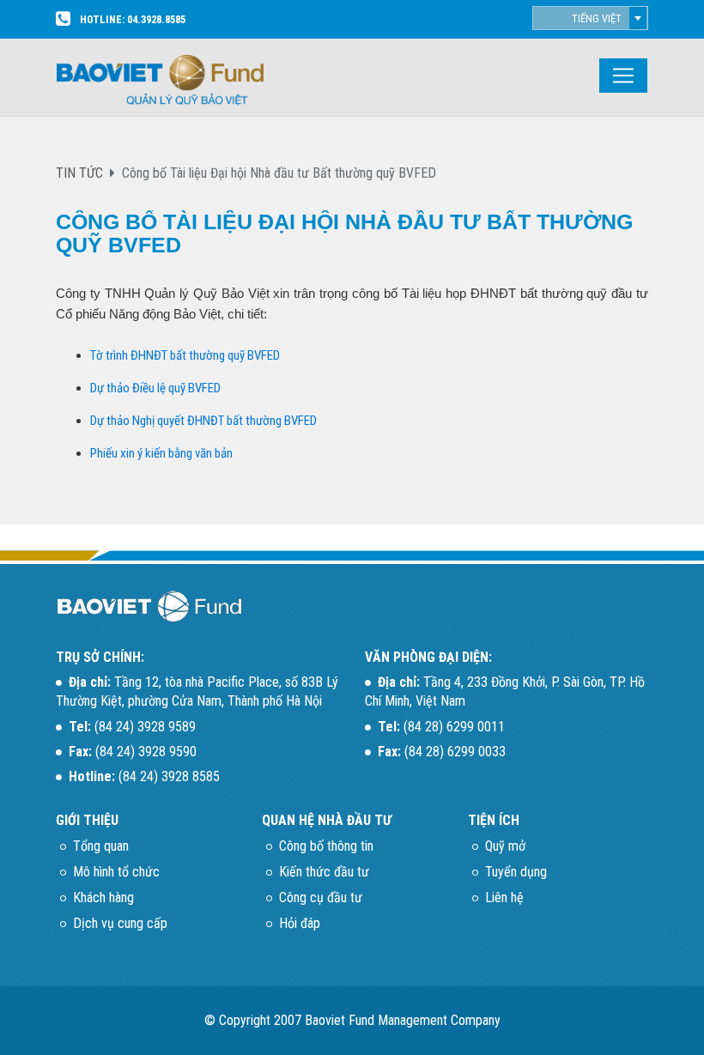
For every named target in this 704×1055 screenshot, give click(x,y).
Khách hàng (103, 897)
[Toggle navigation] (623, 75)
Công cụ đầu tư (320, 897)
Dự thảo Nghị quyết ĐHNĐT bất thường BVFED (203, 420)
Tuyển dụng (516, 872)
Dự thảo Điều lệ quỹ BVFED (155, 388)
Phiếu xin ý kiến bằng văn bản (161, 453)
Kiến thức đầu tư (324, 872)
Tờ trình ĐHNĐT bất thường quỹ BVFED (185, 355)
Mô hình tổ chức (116, 872)
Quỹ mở (505, 846)
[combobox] (590, 18)
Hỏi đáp (299, 923)
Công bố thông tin (326, 846)
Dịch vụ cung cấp (120, 923)
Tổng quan (101, 846)
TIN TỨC (79, 173)
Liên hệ (504, 897)
